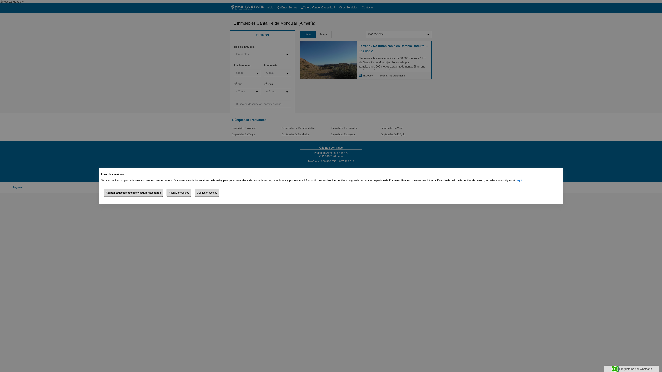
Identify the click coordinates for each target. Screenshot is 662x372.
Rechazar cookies (179, 192)
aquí (519, 180)
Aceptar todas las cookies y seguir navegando (133, 192)
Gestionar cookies (207, 192)
